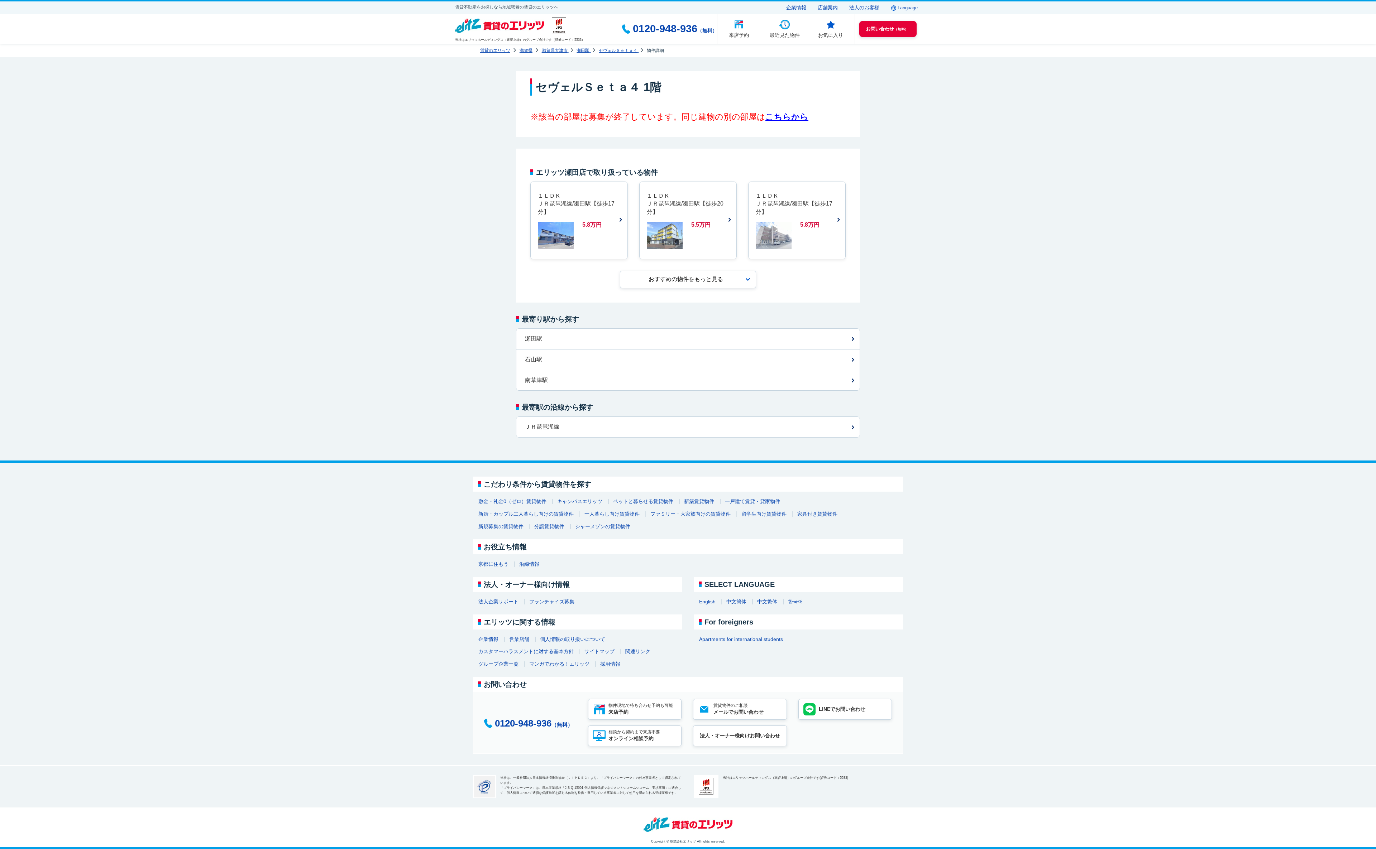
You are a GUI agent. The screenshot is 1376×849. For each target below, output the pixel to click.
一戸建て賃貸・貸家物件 (752, 501)
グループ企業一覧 (498, 664)
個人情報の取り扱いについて (572, 639)
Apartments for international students (741, 639)
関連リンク (637, 651)
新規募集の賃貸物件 (501, 526)
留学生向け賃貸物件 (764, 514)
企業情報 (796, 7)
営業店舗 (519, 639)
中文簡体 (736, 601)
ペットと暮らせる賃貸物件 (643, 501)
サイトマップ (599, 651)
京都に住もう (493, 564)
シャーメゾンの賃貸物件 (602, 526)
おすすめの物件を (686, 279)
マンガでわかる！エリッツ (559, 664)
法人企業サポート (498, 601)
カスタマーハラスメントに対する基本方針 (526, 651)
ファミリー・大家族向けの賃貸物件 (690, 514)
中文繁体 (767, 601)
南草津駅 (536, 380)
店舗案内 (828, 7)
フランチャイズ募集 (551, 601)
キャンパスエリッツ (579, 501)
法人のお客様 (864, 7)
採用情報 (610, 664)
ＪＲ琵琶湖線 (542, 427)
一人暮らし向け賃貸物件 (612, 514)
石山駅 (533, 359)
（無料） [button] (887, 29)
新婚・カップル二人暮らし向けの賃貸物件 (526, 514)
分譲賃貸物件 (549, 526)
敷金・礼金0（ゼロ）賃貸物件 (512, 501)
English (707, 601)
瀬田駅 (533, 339)
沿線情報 (529, 564)
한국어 (795, 601)
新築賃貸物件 (699, 501)
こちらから (786, 116)
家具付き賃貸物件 (817, 514)
